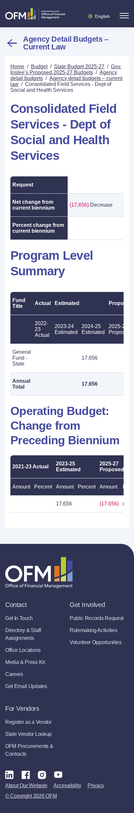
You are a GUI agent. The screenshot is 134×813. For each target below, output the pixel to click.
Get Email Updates (26, 686)
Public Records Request (97, 618)
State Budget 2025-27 (79, 66)
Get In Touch (19, 618)
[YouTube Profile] (58, 774)
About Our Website (26, 785)
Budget (39, 66)
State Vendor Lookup (28, 734)
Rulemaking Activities (93, 630)
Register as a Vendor (28, 722)
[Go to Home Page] (35, 14)
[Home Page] (39, 572)
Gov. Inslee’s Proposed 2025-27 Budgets (65, 69)
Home (17, 66)
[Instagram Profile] (42, 774)
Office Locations (23, 650)
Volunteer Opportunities (96, 642)
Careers (14, 674)
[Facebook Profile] (25, 774)
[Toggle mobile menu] (124, 15)
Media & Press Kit (25, 662)
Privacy (95, 785)
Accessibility (67, 785)
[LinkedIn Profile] (9, 774)
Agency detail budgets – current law (66, 43)
